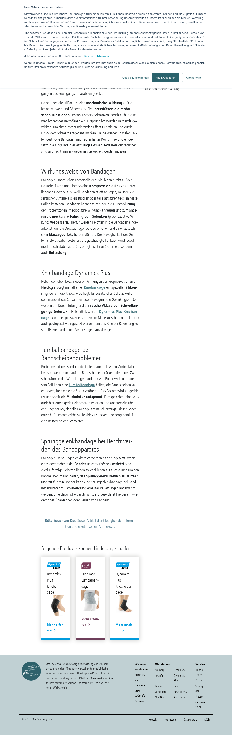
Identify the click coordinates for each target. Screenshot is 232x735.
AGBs (207, 720)
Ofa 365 (159, 697)
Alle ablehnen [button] (194, 77)
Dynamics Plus (179, 678)
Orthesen (140, 701)
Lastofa (159, 676)
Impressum (170, 720)
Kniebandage (94, 287)
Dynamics (179, 670)
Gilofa (158, 686)
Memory (159, 670)
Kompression (140, 677)
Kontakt (153, 720)
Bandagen (140, 685)
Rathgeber (180, 697)
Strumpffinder (201, 688)
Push (176, 686)
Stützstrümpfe (140, 693)
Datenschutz (190, 720)
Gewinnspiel (200, 704)
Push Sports (180, 692)
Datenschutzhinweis (96, 56)
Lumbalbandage (82, 384)
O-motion (160, 692)
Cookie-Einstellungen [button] (135, 77)
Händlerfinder (200, 672)
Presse (199, 696)
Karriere (199, 680)
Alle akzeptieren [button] (166, 77)
